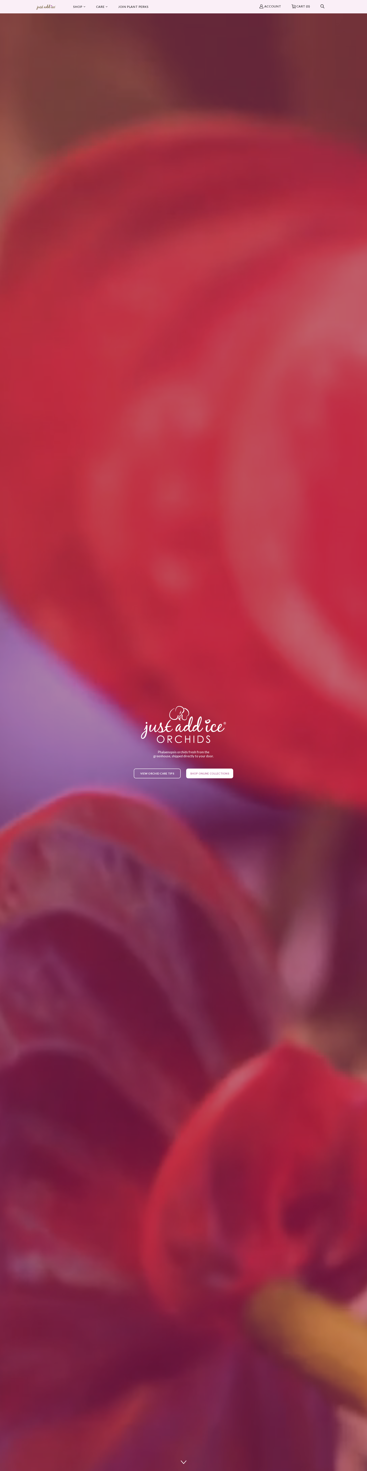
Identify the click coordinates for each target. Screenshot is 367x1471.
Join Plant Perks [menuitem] (133, 6)
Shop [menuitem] (77, 6)
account (272, 6)
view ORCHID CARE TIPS (157, 773)
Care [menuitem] (100, 6)
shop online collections (209, 773)
